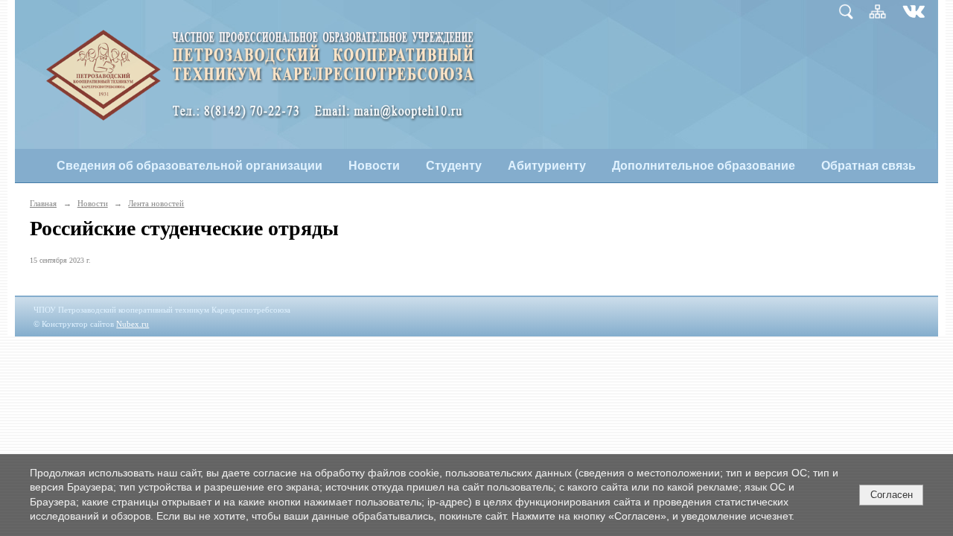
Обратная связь (868, 165)
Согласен (891, 494)
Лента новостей (156, 203)
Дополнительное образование (703, 165)
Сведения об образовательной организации (189, 165)
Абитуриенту (547, 165)
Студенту (454, 165)
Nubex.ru (132, 323)
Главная (43, 203)
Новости (374, 165)
